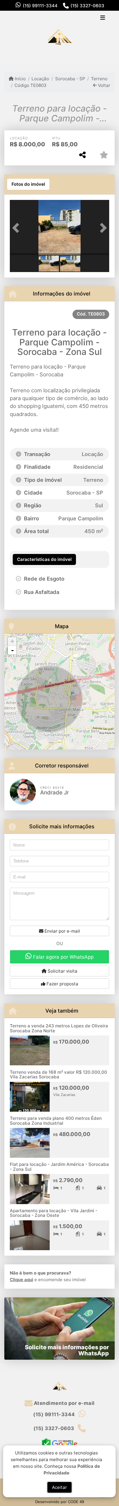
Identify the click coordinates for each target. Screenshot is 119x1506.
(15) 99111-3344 (40, 5)
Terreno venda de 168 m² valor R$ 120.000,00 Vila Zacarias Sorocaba (58, 1074)
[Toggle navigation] (102, 18)
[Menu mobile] (59, 37)
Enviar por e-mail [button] (61, 931)
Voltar (103, 85)
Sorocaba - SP (70, 78)
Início (20, 78)
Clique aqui (21, 1279)
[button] (17, 228)
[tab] (28, 184)
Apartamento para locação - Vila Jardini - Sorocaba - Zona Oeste (53, 1213)
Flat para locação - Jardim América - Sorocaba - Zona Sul (59, 1167)
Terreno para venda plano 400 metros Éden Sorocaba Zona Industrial (56, 1120)
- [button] (12, 650)
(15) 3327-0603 (87, 5)
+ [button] (12, 641)
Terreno (99, 78)
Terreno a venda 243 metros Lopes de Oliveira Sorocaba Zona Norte (59, 1028)
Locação (40, 78)
